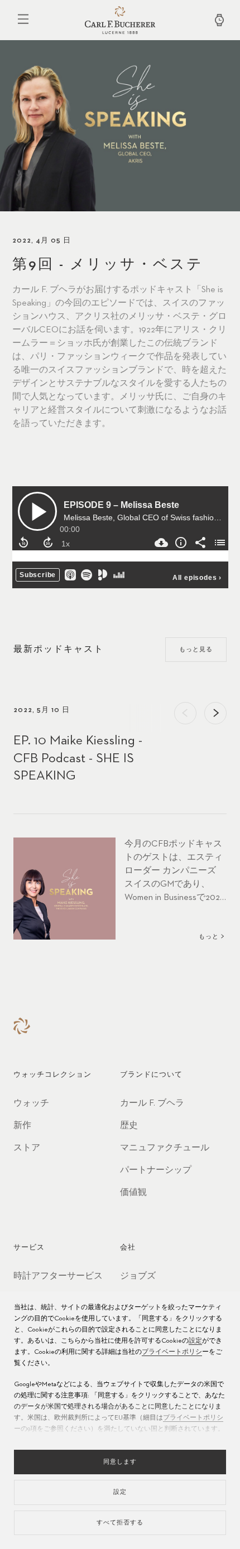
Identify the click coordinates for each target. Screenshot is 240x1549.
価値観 (133, 1192)
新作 (22, 1125)
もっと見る (196, 649)
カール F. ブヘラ (152, 1103)
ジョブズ (138, 1276)
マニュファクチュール (164, 1148)
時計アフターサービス (58, 1276)
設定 (195, 1341)
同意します (120, 1462)
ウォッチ (31, 1103)
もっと (209, 936)
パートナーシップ (155, 1170)
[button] (185, 713)
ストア (26, 1148)
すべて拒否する (120, 1522)
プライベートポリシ (172, 1352)
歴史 (129, 1125)
